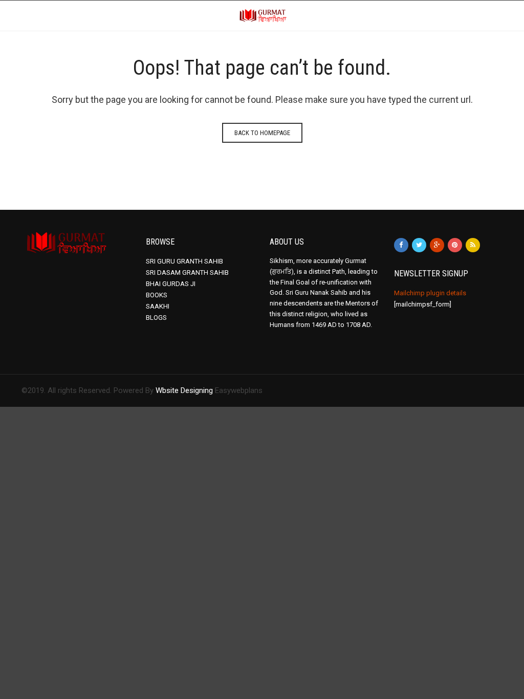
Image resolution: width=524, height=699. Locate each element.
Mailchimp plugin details (430, 293)
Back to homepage (262, 133)
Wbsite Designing (184, 390)
